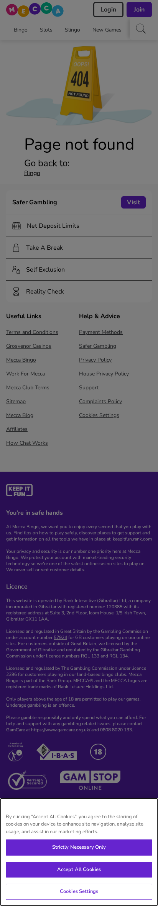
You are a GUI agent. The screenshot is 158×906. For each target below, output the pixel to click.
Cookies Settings (79, 891)
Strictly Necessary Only (79, 847)
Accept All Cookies (79, 869)
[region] (79, 852)
